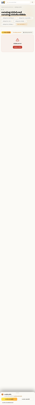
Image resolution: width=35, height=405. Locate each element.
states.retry (17, 47)
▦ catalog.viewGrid (27, 32)
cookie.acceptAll (9, 399)
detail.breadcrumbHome (7, 7)
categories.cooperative (25, 18)
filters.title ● (7, 32)
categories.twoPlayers (9, 18)
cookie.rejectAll (26, 399)
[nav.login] (32, 2)
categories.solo (7, 21)
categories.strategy (8, 24)
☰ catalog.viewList (17, 32)
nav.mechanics (21, 24)
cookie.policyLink (18, 396)
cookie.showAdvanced (7, 402)
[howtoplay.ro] (3, 2)
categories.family (20, 21)
